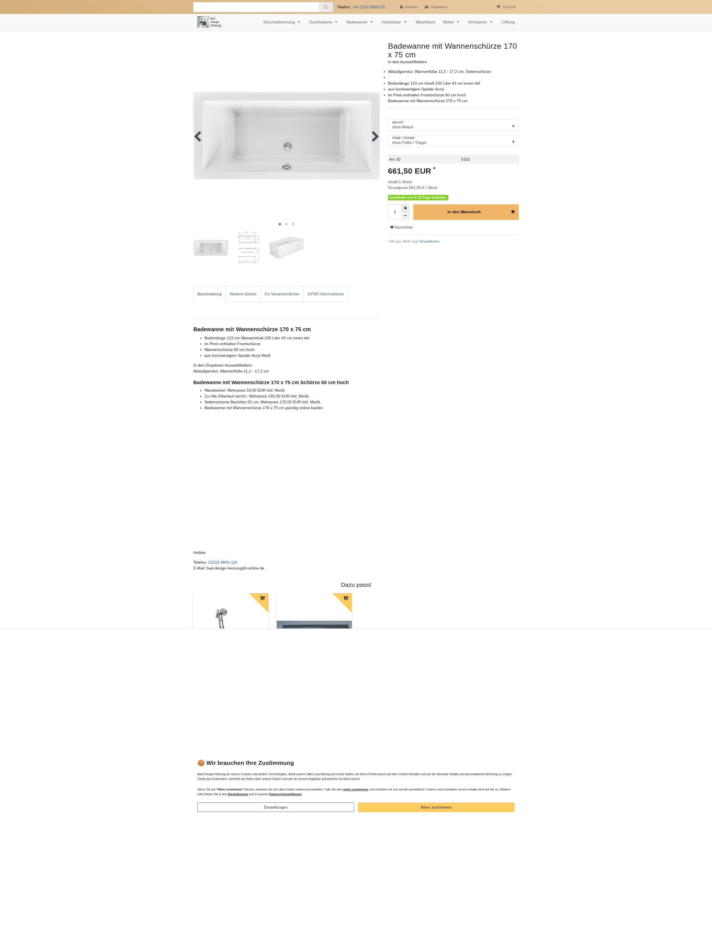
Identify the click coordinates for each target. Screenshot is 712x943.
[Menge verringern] (405, 216)
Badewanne (358, 22)
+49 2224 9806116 (368, 7)
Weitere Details (243, 294)
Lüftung (508, 22)
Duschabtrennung (279, 22)
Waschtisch (425, 22)
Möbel (449, 22)
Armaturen (478, 22)
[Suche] (326, 7)
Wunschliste (403, 227)
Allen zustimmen (436, 807)
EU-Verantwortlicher (282, 294)
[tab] (209, 302)
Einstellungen (276, 807)
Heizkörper (392, 22)
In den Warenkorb (464, 212)
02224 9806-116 (222, 562)
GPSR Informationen (326, 294)
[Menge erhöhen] (405, 208)
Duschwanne (321, 22)
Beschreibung (209, 294)
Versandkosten (428, 241)
